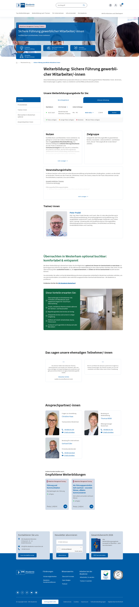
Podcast (64, 584)
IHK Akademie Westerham (66, 283)
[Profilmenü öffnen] (116, 5)
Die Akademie (82, 13)
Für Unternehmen (58, 13)
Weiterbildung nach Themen (41, 13)
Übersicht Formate (68, 576)
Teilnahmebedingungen (98, 602)
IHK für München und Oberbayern (112, 13)
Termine (20, 100)
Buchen (114, 112)
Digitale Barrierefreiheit (115, 602)
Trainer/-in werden (86, 581)
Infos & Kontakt (71, 13)
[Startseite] (25, 5)
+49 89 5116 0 (25, 549)
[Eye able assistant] (110, 5)
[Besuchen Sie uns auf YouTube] (31, 592)
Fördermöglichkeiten (50, 576)
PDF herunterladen (100, 555)
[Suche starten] (84, 5)
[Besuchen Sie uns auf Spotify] (36, 592)
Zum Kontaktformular (27, 555)
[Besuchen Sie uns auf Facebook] (27, 592)
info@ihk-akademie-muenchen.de (32, 546)
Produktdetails (22, 105)
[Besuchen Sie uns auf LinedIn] (17, 592)
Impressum (84, 602)
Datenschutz (67, 602)
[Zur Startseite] (16, 62)
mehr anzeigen (62, 161)
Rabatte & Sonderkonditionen (49, 581)
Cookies (76, 602)
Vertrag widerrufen (50, 602)
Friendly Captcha (78, 551)
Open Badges (66, 580)
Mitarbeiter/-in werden (87, 577)
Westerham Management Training (57, 481)
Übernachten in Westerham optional (26, 116)
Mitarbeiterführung (25, 62)
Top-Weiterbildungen (23, 13)
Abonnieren (62, 555)
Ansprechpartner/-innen (25, 122)
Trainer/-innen (22, 110)
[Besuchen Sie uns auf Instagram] (22, 592)
